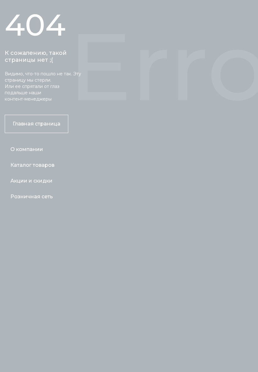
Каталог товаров (32, 165)
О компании (26, 149)
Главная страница (36, 124)
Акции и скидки (31, 181)
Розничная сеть (31, 197)
